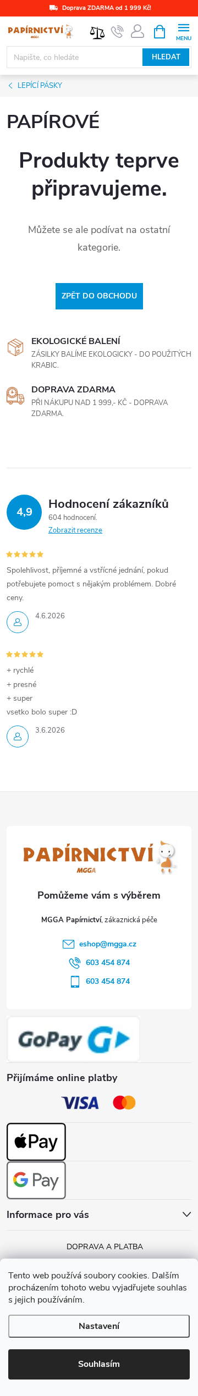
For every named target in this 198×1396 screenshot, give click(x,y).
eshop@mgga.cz (107, 944)
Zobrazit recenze (75, 530)
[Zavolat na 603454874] (117, 32)
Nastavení (99, 1326)
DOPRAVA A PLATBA (105, 1247)
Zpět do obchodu (99, 296)
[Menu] (183, 31)
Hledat (166, 57)
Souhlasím (99, 1364)
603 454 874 (108, 962)
